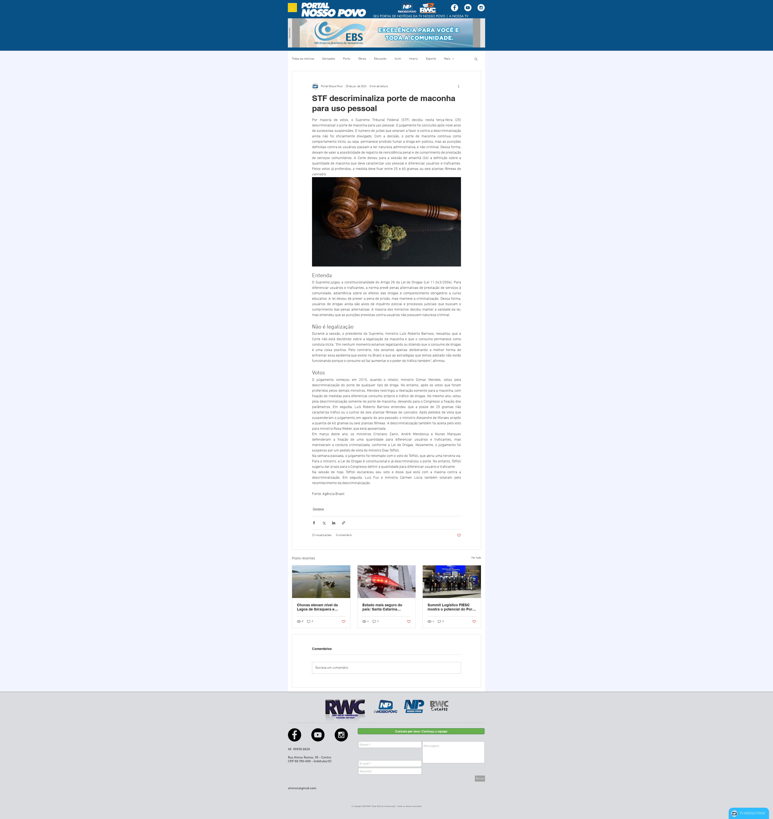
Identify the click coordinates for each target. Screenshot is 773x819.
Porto (346, 59)
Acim (398, 59)
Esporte (431, 59)
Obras (362, 59)
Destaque (318, 509)
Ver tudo (476, 558)
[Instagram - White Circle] (481, 7)
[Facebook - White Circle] (454, 7)
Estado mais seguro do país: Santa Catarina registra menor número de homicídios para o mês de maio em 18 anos (384, 607)
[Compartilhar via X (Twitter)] (324, 523)
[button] (476, 58)
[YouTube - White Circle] (467, 7)
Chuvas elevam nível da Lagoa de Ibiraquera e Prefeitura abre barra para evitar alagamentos (319, 607)
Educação (380, 59)
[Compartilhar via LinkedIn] (334, 523)
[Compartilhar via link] (343, 523)
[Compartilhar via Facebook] (314, 523)
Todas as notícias (303, 59)
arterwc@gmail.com (302, 788)
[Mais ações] (458, 86)
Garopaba (328, 59)
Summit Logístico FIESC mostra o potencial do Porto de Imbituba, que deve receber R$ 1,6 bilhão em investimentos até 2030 (452, 607)
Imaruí (413, 59)
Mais (447, 59)
